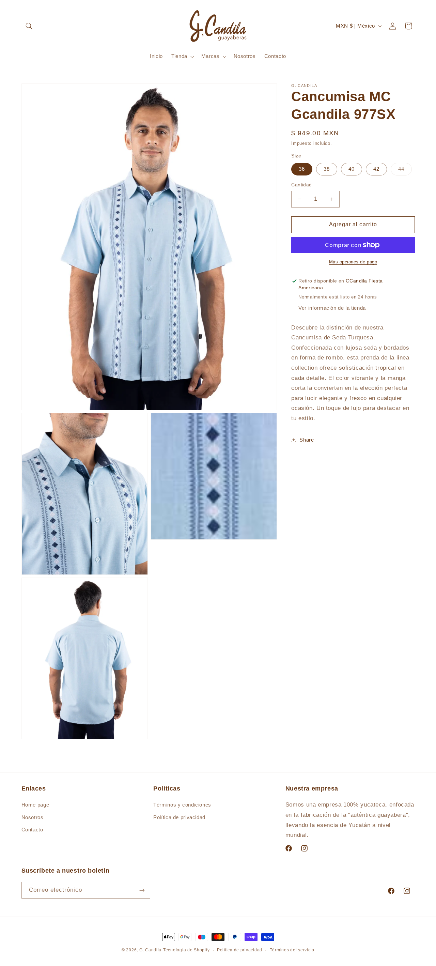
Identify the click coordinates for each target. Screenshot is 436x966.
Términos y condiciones (182, 805)
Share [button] (306, 440)
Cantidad (301, 184)
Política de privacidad (179, 817)
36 (302, 169)
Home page (35, 805)
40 (351, 169)
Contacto (32, 829)
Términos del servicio (292, 950)
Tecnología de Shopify (186, 950)
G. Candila (150, 950)
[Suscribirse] (142, 890)
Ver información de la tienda (332, 308)
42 (376, 169)
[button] (29, 26)
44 (405, 170)
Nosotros (32, 817)
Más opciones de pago (353, 262)
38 (327, 169)
